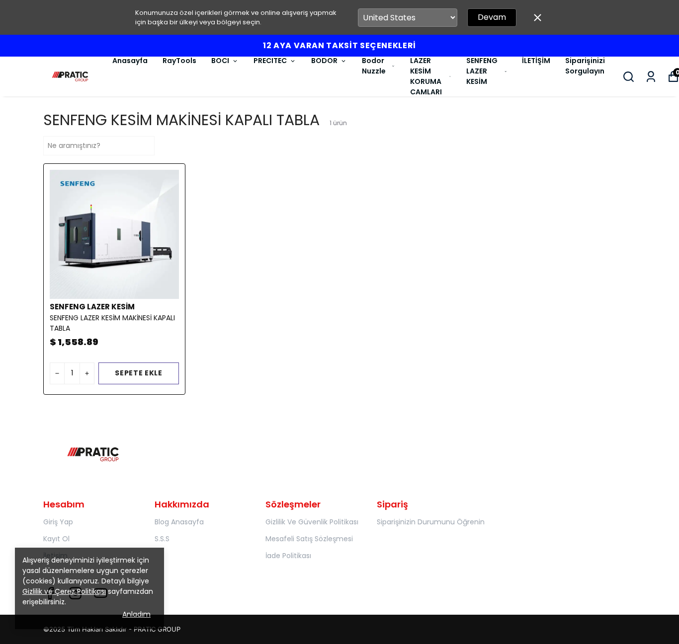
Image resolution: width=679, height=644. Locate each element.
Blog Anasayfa (179, 522)
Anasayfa (130, 61)
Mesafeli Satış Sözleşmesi (309, 539)
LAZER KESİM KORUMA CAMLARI (426, 76)
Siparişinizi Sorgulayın (585, 66)
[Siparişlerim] (651, 77)
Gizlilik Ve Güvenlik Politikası (311, 522)
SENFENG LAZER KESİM (482, 71)
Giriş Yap (58, 522)
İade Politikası (288, 556)
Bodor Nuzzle (374, 66)
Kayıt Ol (56, 539)
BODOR (324, 61)
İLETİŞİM (536, 61)
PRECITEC (270, 61)
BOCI (220, 61)
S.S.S (162, 539)
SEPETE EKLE (139, 373)
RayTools (179, 61)
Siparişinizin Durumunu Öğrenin (431, 522)
